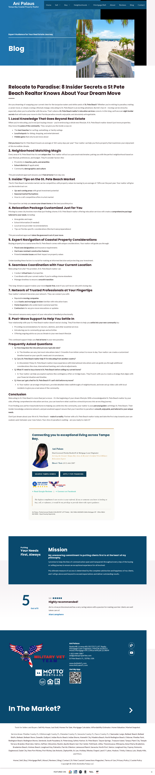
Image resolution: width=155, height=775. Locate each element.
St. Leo (76, 750)
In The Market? (34, 708)
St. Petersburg (67, 740)
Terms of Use (110, 760)
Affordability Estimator (101, 727)
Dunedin (39, 737)
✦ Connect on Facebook (66, 491)
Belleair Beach (131, 734)
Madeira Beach (98, 737)
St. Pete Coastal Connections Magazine (87, 760)
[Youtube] (131, 653)
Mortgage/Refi (99, 5)
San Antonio (57, 750)
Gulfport (47, 737)
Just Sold (54, 727)
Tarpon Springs (104, 740)
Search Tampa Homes (45, 474)
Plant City (136, 740)
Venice (111, 747)
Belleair (20, 737)
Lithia (100, 744)
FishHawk (93, 744)
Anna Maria (130, 744)
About (112, 5)
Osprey (130, 747)
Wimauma (120, 744)
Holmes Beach (34, 747)
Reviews (122, 5)
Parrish (65, 747)
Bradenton (140, 744)
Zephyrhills (67, 750)
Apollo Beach (69, 744)
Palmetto (57, 747)
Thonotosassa (109, 744)
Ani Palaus (74, 643)
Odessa (128, 750)
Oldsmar (128, 737)
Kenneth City (85, 737)
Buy (66, 5)
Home (48, 5)
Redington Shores (30, 740)
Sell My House (44, 727)
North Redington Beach (115, 737)
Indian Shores (73, 737)
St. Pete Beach (92, 740)
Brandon (21, 744)
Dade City (23, 750)
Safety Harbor (79, 740)
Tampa (128, 740)
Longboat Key (46, 747)
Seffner (44, 744)
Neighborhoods (80, 5)
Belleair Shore (29, 737)
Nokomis (138, 747)
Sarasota (94, 747)
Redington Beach (15, 740)
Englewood (13, 750)
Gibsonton (52, 744)
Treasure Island (118, 740)
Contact (141, 5)
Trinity (122, 750)
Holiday (82, 750)
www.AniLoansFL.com (78, 665)
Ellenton (71, 747)
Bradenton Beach (20, 747)
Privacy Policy (123, 760)
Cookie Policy (136, 760)
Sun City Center (81, 744)
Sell (56, 5)
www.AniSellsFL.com (78, 663)
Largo (121, 734)
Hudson (115, 750)
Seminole (42, 740)
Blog (132, 5)
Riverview (29, 744)
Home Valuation (118, 727)
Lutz (134, 750)
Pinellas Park (138, 737)
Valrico (37, 744)
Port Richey (47, 750)
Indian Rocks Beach (59, 737)
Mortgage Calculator (81, 727)
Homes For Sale (65, 727)
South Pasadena (53, 740)
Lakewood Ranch (83, 747)
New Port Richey (35, 750)
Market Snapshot (133, 727)
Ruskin (60, 744)
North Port (103, 747)
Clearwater (114, 734)
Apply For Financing (73, 474)
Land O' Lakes (105, 750)
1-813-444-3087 (76, 653)
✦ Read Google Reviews (42, 491)
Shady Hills (141, 750)
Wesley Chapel (93, 750)
